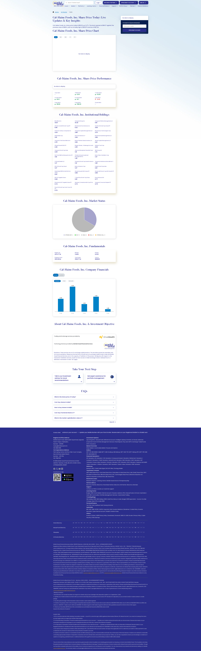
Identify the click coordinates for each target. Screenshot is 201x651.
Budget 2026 (89, 493)
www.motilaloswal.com (59, 648)
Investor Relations (118, 509)
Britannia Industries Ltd (136, 474)
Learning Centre (101, 480)
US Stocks (134, 440)
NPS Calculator (113, 464)
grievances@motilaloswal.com (91, 573)
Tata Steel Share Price (106, 472)
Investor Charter (90, 515)
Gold (87, 495)
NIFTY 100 (142, 452)
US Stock (137, 493)
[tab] (56, 37)
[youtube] (59, 469)
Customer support (109, 489)
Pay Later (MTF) (127, 442)
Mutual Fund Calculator (115, 460)
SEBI (93, 509)
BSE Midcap (117, 452)
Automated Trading (124, 495)
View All (111, 422)
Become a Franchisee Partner (105, 485)
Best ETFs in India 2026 (98, 501)
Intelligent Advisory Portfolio (123, 440)
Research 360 (90, 468)
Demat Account (106, 493)
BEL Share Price (110, 476)
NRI (90, 495)
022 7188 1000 (57, 458)
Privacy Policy (137, 515)
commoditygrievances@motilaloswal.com (64, 590)
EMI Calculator (126, 460)
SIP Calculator (90, 458)
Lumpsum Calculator (92, 460)
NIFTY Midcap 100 (134, 452)
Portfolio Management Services (105, 442)
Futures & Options (117, 493)
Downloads (111, 515)
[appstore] (68, 475)
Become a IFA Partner (120, 485)
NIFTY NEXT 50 (124, 452)
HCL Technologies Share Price (121, 474)
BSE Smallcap (109, 452)
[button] (66, 2)
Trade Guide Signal (100, 468)
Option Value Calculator (124, 464)
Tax (87, 505)
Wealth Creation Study (112, 511)
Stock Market (97, 493)
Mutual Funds (99, 440)
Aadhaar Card (99, 505)
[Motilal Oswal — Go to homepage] (58, 4)
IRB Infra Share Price (106, 474)
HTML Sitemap (96, 517)
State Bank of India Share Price (121, 472)
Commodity (95, 495)
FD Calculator (98, 458)
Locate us (100, 489)
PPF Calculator (122, 462)
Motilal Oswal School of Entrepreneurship (118, 480)
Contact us (89, 489)
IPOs (124, 493)
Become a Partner (109, 2)
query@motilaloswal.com (60, 446)
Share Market (90, 448)
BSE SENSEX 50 (93, 454)
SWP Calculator (135, 460)
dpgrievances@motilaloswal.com (113, 573)
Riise (112, 468)
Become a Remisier (132, 485)
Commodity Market (100, 448)
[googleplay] (68, 479)
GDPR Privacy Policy (101, 515)
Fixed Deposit (118, 442)
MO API (108, 468)
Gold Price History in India (114, 499)
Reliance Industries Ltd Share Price (95, 476)
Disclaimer (126, 509)
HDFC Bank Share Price (92, 472)
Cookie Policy (134, 509)
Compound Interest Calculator (120, 458)
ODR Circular (129, 515)
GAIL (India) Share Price (136, 472)
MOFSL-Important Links (106, 509)
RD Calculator (107, 458)
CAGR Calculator (103, 460)
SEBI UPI (142, 2)
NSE (90, 509)
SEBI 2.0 (123, 515)
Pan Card (91, 505)
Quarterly (61, 275)
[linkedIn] (62, 469)
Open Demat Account (127, 2)
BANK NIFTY (102, 452)
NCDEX (97, 509)
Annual (55, 275)
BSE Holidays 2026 (102, 499)
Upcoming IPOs (90, 440)
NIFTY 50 (88, 452)
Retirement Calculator (136, 458)
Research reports (91, 480)
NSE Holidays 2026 (91, 499)
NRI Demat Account (109, 440)
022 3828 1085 (57, 448)
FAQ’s (95, 489)
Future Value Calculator (99, 462)
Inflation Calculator (102, 464)
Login (98, 3)
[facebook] (54, 469)
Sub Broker (143, 493)
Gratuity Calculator (112, 462)
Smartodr (117, 515)
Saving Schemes (108, 505)
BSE (87, 509)
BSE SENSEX (95, 452)
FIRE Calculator (136, 464)
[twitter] (57, 469)
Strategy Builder (118, 468)
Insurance (93, 444)
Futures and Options (111, 448)
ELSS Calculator (131, 462)
